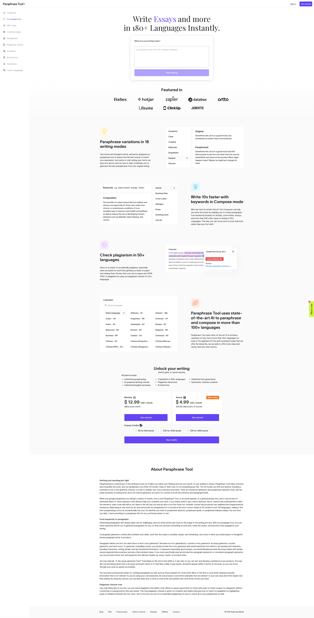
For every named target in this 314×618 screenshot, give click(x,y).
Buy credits (171, 440)
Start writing (172, 73)
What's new (311, 307)
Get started (146, 417)
